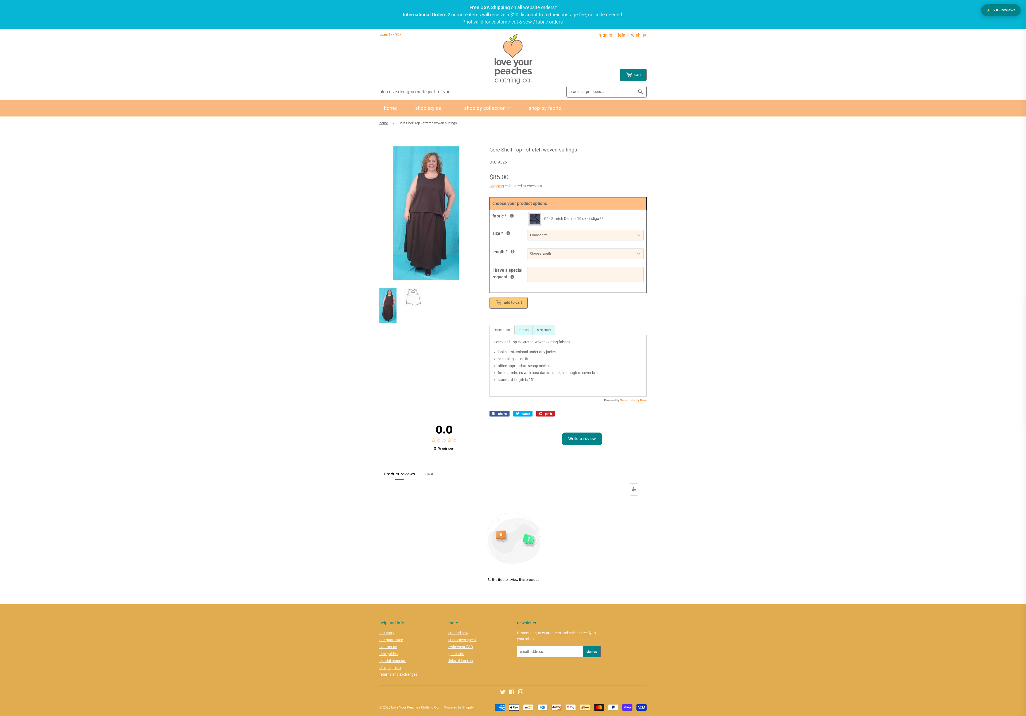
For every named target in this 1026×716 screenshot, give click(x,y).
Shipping (496, 186)
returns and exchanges (398, 674)
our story (386, 633)
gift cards (456, 654)
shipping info (390, 668)
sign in (605, 35)
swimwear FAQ (460, 647)
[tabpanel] (568, 366)
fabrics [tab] (523, 330)
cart (637, 74)
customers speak (462, 640)
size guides (388, 654)
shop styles (428, 108)
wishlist (639, 35)
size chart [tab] (544, 330)
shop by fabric (545, 108)
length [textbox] (509, 251)
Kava (643, 400)
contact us (388, 647)
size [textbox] (506, 233)
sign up (591, 651)
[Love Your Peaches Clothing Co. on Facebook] (512, 693)
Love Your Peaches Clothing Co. (415, 707)
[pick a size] (508, 233)
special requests (392, 661)
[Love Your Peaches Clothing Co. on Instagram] (520, 693)
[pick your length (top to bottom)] (513, 252)
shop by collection (485, 108)
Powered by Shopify (459, 707)
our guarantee (391, 640)
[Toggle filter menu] (634, 489)
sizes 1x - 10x (390, 34)
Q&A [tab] (429, 474)
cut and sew (458, 633)
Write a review (582, 438)
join (621, 35)
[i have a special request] (512, 277)
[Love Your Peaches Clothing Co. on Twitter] (503, 693)
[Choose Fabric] (512, 216)
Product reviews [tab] (399, 474)
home (390, 108)
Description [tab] (502, 330)
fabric (509, 216)
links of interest (460, 661)
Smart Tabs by (630, 400)
